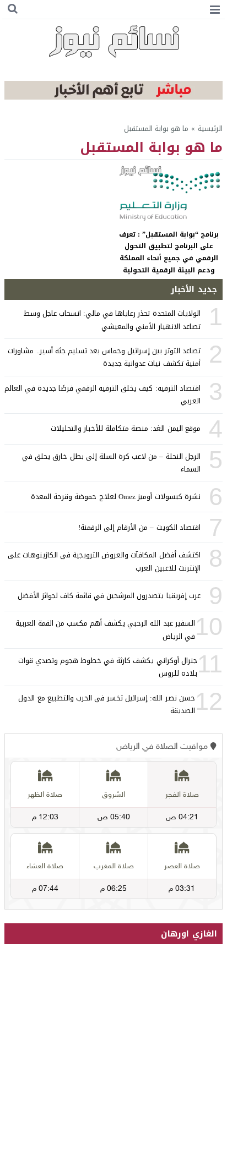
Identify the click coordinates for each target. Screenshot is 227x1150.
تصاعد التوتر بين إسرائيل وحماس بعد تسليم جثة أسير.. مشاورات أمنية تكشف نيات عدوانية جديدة (104, 357)
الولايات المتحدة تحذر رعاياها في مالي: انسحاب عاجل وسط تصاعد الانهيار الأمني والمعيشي (112, 319)
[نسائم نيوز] (113, 41)
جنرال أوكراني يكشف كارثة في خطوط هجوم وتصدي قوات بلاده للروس (107, 667)
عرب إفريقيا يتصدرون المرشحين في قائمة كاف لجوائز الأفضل (109, 596)
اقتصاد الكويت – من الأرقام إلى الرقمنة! (139, 527)
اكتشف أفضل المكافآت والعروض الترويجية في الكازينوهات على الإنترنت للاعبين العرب (104, 561)
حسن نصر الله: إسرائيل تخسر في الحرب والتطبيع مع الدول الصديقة (106, 704)
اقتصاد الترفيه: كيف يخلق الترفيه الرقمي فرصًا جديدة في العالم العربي (102, 394)
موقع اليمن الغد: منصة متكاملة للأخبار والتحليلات (126, 428)
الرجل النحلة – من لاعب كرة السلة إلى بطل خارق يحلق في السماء (111, 463)
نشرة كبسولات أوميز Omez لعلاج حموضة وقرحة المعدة (116, 496)
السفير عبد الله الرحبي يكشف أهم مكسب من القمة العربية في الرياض (104, 629)
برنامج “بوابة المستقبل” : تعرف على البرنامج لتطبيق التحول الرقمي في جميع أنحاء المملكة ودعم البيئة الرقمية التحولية (169, 252)
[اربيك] (113, 97)
